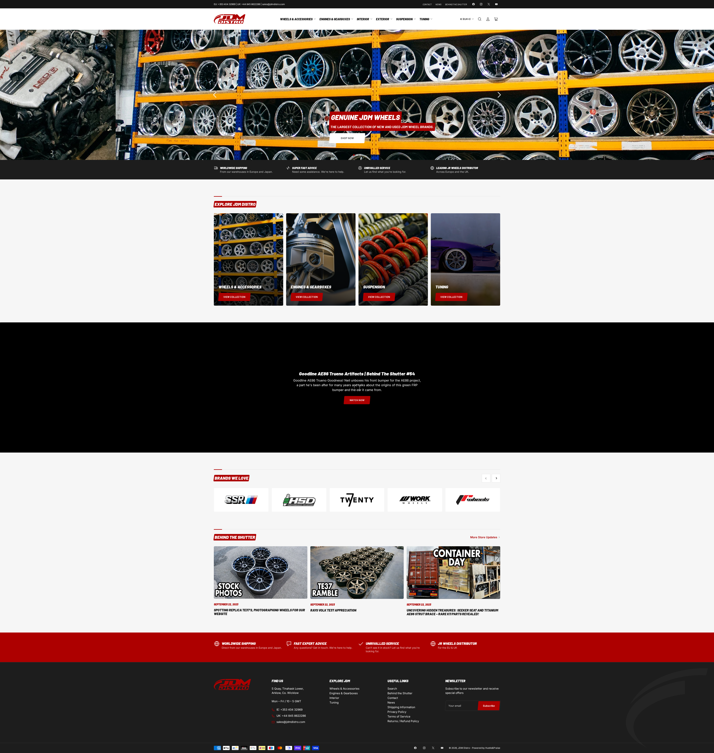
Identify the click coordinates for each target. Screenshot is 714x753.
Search (392, 688)
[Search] (480, 19)
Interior (363, 19)
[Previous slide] (215, 95)
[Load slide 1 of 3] (354, 155)
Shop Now (62, 138)
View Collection (234, 296)
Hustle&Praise (492, 747)
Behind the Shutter (456, 4)
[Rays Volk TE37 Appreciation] (357, 572)
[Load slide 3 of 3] (360, 155)
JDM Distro (464, 747)
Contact (427, 4)
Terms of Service (398, 716)
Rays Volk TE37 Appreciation (333, 610)
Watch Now (356, 400)
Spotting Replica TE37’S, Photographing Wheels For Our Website (259, 612)
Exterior (382, 19)
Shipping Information (401, 707)
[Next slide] (499, 95)
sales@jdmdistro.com (290, 722)
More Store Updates (483, 537)
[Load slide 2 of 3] (357, 155)
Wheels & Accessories (296, 19)
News (438, 4)
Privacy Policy (396, 712)
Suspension (404, 19)
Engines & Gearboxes (334, 19)
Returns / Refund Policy (403, 721)
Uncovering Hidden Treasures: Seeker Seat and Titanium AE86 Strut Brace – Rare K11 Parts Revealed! (452, 612)
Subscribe (489, 705)
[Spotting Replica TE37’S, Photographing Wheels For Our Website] (260, 572)
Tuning (424, 19)
